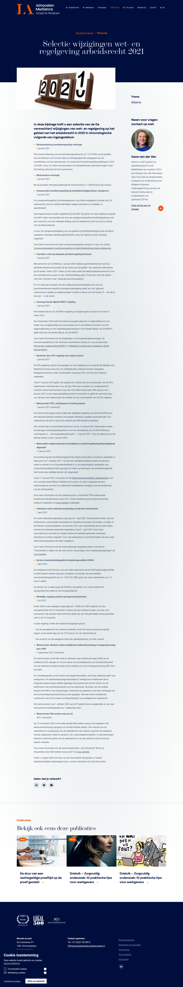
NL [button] (164, 7)
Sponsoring (124, 949)
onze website (62, 502)
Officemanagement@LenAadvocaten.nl (86, 945)
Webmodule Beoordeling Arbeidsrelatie (90, 478)
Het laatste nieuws (84, 33)
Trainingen (102, 7)
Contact (153, 7)
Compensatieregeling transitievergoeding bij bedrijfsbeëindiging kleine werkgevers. (72, 248)
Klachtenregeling (126, 940)
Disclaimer (124, 959)
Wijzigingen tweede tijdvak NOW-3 (50, 345)
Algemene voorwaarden (130, 944)
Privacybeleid (125, 954)
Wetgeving (136, 102)
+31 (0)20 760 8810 (81, 942)
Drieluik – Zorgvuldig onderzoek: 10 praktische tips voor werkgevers (91, 878)
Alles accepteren (36, 981)
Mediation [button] (90, 7)
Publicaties (114, 7)
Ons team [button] (130, 7)
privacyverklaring (12, 963)
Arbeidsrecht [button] (74, 7)
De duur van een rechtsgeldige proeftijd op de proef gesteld (41, 878)
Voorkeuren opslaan (12, 981)
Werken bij (141, 7)
